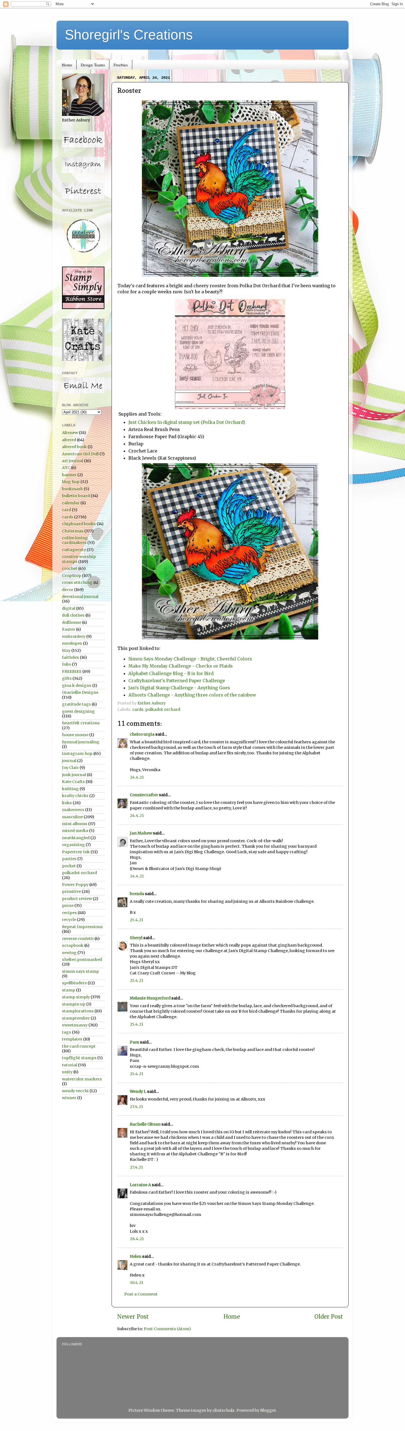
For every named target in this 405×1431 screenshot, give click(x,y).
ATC (66, 467)
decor (67, 589)
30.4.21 (136, 1282)
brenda (137, 893)
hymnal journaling (80, 741)
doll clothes (73, 615)
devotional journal (80, 596)
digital (68, 608)
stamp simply (76, 996)
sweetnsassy (75, 1025)
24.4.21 (137, 777)
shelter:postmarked (82, 959)
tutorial (69, 1065)
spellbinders (74, 982)
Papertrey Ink (76, 851)
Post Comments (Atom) (167, 1328)
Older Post (328, 1316)
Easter (68, 629)
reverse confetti (78, 938)
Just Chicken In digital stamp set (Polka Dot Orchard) (186, 422)
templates (72, 1039)
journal (69, 760)
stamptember (76, 1018)
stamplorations (78, 1011)
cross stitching (77, 582)
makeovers (73, 809)
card (66, 509)
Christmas (72, 531)
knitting (70, 788)
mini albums (74, 823)
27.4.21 (136, 1106)
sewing (69, 952)
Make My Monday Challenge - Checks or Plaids (180, 666)
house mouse (75, 734)
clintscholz (223, 1410)
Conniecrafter (144, 794)
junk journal (74, 774)
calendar (71, 502)
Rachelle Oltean (145, 1124)
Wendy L (138, 1091)
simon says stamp (80, 971)
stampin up (73, 1004)
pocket (69, 865)
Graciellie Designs (80, 692)
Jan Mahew (141, 833)
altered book (74, 446)
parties (69, 858)
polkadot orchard (162, 709)
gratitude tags (76, 704)
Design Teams (93, 64)
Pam (134, 1042)
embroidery (73, 636)
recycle (69, 919)
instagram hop (77, 753)
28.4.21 (137, 1238)
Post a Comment (141, 1294)
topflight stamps (79, 1057)
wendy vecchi (75, 1090)
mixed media (75, 830)
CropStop (71, 575)
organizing (73, 844)
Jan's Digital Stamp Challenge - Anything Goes (179, 687)
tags (66, 1032)
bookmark (72, 488)
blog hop (71, 481)
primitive (71, 891)
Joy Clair (70, 767)
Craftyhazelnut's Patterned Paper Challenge (176, 680)
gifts (67, 678)
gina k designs (76, 685)
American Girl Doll (80, 453)
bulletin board (76, 495)
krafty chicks (75, 795)
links (67, 802)
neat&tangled (76, 837)
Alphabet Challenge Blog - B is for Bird (171, 673)
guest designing (78, 711)
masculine (72, 816)
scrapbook (72, 945)
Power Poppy (75, 884)
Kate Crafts (73, 781)
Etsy (66, 650)
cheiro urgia (142, 734)
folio (66, 664)
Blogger (268, 1410)
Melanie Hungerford (150, 998)
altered (69, 439)
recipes (69, 912)
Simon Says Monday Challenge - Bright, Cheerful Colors (190, 659)
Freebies (121, 64)
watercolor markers (82, 1079)
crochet (69, 568)
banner (69, 474)
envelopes (72, 643)
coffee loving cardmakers (75, 540)
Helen (135, 1256)
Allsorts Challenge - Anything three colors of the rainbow (192, 695)
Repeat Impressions (82, 926)
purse (68, 905)
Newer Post (133, 1316)
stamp (68, 990)
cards (138, 709)
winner (69, 1097)
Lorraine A (140, 1184)
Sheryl (136, 937)
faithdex (70, 657)
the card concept (79, 1046)
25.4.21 (136, 919)
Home (67, 64)
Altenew (70, 432)
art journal (72, 460)
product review (77, 898)
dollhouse (71, 622)
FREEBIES (72, 671)
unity (67, 1071)
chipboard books (79, 523)
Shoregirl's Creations (129, 34)
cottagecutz (74, 549)
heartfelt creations (81, 722)
